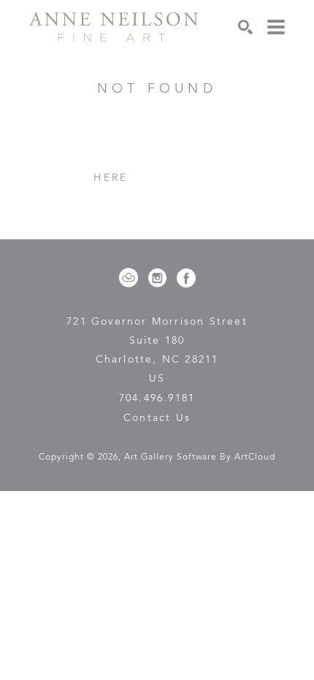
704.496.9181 (157, 398)
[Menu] (276, 27)
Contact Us (157, 418)
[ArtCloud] (131, 277)
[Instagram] (160, 277)
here (110, 178)
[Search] (245, 27)
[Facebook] (186, 277)
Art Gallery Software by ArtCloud (199, 457)
